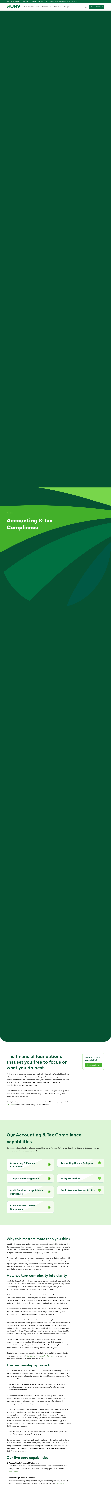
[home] (14, 6)
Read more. (13, 1471)
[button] (46, 7)
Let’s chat (11, 1104)
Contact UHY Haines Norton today (41, 1355)
